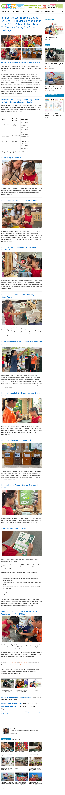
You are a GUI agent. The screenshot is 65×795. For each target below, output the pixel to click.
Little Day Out (47, 40)
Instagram (15, 62)
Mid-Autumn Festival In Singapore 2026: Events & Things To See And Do (21, 753)
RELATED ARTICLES (6, 739)
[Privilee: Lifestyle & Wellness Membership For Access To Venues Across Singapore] (35, 746)
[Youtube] (63, 1)
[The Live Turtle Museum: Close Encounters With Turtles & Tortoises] (7, 683)
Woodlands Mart (25, 664)
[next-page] (4, 788)
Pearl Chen (46, 90)
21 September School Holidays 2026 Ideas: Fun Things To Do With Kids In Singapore (7, 768)
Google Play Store (23, 662)
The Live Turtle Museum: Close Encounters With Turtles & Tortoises (7, 690)
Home (2, 14)
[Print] (17, 721)
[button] (62, 11)
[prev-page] (2, 788)
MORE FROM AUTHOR (16, 739)
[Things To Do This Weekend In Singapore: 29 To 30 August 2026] (7, 777)
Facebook (21, 62)
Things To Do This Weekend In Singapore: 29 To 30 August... (53, 87)
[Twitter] (59, 1)
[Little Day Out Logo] (8, 6)
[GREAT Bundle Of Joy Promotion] (35, 683)
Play (5, 14)
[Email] (14, 721)
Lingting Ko (13, 728)
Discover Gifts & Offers (30, 703)
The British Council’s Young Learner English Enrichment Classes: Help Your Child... (21, 690)
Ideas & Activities (10, 14)
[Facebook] (56, 1)
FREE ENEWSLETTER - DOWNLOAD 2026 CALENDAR (53, 95)
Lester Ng (46, 68)
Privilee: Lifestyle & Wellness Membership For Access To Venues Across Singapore (34, 753)
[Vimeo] (61, 1)
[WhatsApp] (11, 721)
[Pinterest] (8, 721)
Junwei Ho (46, 118)
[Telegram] (20, 721)
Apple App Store (12, 662)
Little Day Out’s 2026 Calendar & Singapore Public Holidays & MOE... (54, 115)
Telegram (28, 62)
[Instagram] (57, 1)
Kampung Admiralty (16, 664)
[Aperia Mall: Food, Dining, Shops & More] (21, 761)
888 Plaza (7, 664)
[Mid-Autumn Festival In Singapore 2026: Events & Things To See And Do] (21, 746)
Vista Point (9, 666)
